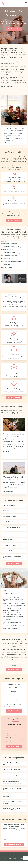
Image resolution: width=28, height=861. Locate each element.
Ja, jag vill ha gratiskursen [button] (14, 844)
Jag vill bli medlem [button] (14, 29)
